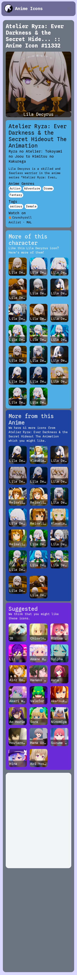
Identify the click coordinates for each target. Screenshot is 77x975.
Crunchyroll (22, 217)
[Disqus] (38, 820)
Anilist (15, 222)
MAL (29, 222)
